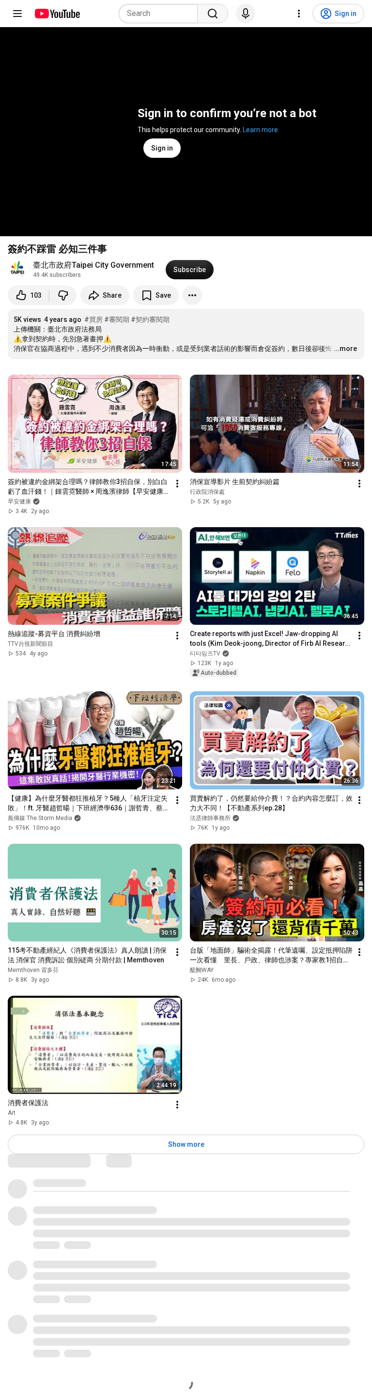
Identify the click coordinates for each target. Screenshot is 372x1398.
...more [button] (345, 348)
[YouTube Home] (57, 13)
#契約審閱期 (150, 319)
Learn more (260, 130)
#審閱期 (116, 319)
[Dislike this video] (63, 295)
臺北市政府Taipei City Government (93, 265)
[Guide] (17, 13)
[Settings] (299, 13)
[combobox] (161, 13)
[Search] (212, 13)
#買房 (93, 319)
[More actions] (192, 295)
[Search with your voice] (245, 13)
